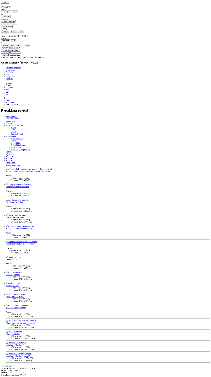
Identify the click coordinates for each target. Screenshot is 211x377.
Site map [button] (9, 83)
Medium (13, 31)
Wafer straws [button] (11, 136)
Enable (4, 21)
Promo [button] (8, 74)
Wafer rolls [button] (10, 154)
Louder (27, 45)
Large (21, 31)
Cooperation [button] (10, 76)
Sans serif (5, 41)
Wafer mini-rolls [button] (17, 139)
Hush (12, 45)
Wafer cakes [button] (10, 156)
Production (10, 102)
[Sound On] (2, 14)
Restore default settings (10, 50)
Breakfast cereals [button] (12, 119)
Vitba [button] (13, 130)
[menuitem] (108, 68)
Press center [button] (10, 70)
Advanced (6, 16)
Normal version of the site (11, 53)
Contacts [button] (9, 79)
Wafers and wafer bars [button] (14, 125)
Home (8, 100)
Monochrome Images (9, 24)
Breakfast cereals (12, 105)
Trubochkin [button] (15, 143)
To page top (6, 366)
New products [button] (11, 117)
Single (4, 36)
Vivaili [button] (13, 141)
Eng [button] (7, 92)
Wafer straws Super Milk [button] (20, 150)
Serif (13, 41)
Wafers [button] (13, 128)
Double (24, 36)
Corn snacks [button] (10, 121)
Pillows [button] (9, 123)
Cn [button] (7, 94)
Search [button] (8, 85)
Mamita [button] (9, 158)
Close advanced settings (11, 55)
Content (5, 2)
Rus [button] (7, 89)
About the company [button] (13, 68)
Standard (5, 31)
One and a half (14, 36)
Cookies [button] (9, 152)
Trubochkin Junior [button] (18, 145)
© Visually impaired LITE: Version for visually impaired (22, 57)
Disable (12, 21)
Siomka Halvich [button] (17, 134)
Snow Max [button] (10, 160)
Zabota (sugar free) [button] (13, 165)
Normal (19, 45)
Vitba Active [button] (11, 163)
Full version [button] (10, 87)
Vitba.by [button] (14, 132)
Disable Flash (7, 26)
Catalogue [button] (10, 72)
